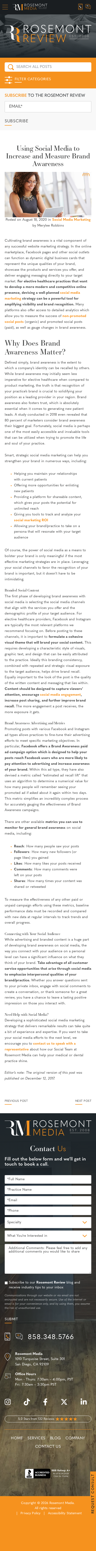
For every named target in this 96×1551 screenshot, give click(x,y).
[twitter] (66, 1404)
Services (36, 1438)
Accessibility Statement (65, 1513)
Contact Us (48, 1447)
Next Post (83, 1101)
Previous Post (16, 1101)
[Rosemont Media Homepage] (30, 7)
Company (75, 1438)
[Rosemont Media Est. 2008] (48, 1128)
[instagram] (10, 1404)
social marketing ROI (31, 520)
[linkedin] (86, 1404)
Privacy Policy (31, 1513)
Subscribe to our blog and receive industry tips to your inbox (44, 1285)
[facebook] (47, 1404)
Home (17, 1438)
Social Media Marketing (71, 220)
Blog (55, 1438)
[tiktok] (29, 1404)
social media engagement (60, 695)
